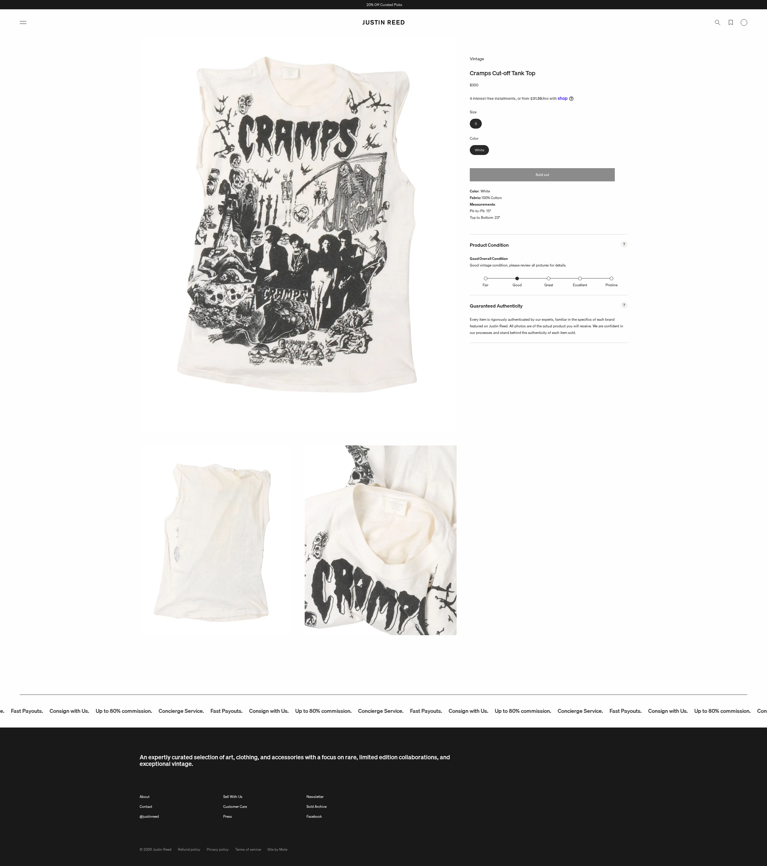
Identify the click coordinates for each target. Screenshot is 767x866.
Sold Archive (317, 806)
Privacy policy (218, 849)
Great (548, 285)
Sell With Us (232, 796)
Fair (485, 285)
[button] (23, 22)
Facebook (314, 816)
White (482, 151)
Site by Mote (277, 849)
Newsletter (315, 796)
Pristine (611, 285)
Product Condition (489, 245)
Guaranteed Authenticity (496, 306)
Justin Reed (162, 849)
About (145, 796)
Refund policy (189, 849)
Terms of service (248, 849)
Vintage (477, 58)
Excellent (580, 285)
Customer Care (235, 806)
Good (517, 285)
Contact (146, 806)
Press (227, 816)
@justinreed (149, 816)
